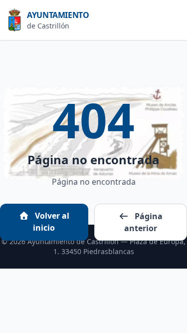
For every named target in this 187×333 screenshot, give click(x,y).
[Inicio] (17, 20)
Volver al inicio (51, 221)
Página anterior (143, 222)
